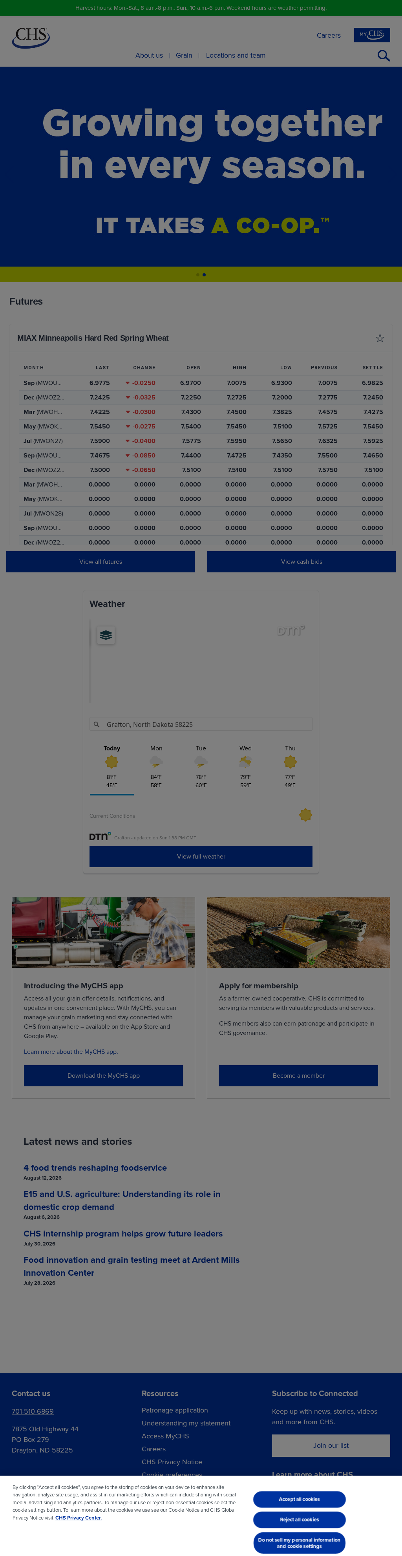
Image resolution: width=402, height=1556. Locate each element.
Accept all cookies (299, 1499)
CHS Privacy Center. (78, 1518)
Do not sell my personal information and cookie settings (299, 1543)
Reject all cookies (299, 1519)
